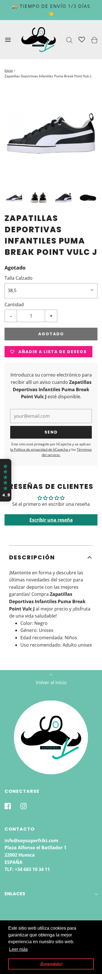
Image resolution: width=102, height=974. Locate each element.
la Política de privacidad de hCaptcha (39, 449)
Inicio (9, 70)
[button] (14, 197)
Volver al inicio (51, 682)
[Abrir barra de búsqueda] (69, 39)
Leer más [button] (18, 949)
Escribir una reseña (51, 520)
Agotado (51, 334)
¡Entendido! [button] (51, 964)
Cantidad (14, 304)
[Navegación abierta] (8, 39)
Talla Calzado (19, 278)
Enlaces (15, 893)
